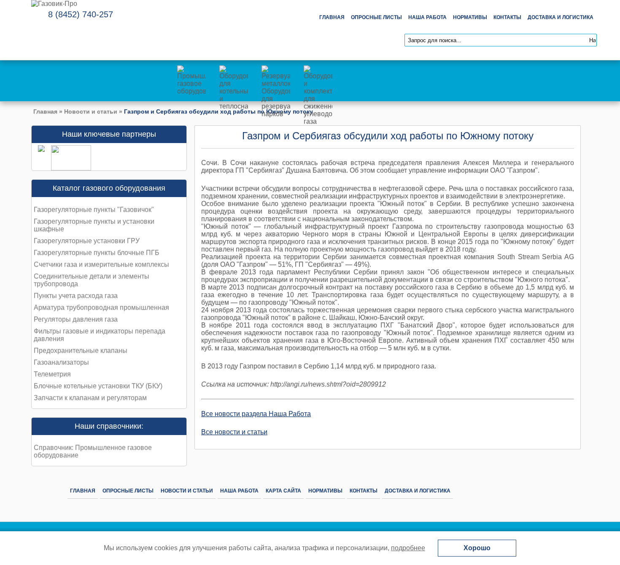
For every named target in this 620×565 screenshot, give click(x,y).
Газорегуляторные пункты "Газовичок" (94, 209)
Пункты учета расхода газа (76, 295)
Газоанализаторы (61, 362)
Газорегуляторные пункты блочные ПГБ (96, 252)
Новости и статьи (90, 111)
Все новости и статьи (234, 431)
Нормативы (470, 17)
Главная (332, 17)
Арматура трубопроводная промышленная (101, 307)
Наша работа (427, 17)
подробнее (408, 547)
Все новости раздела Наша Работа (256, 413)
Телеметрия (52, 374)
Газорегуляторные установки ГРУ (87, 240)
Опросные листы (376, 17)
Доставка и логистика (560, 17)
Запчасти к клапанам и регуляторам (90, 397)
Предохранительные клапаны (80, 350)
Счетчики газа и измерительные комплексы (101, 264)
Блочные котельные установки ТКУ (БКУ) (98, 385)
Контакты (507, 17)
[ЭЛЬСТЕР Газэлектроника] (68, 168)
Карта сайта (283, 491)
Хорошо (477, 547)
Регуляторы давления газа (76, 319)
